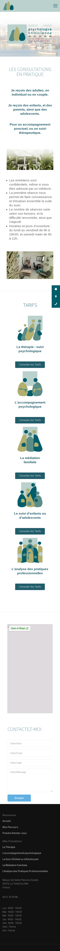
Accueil (6, 821)
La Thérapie (8, 847)
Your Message (30, 780)
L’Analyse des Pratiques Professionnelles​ (25, 871)
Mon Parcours (10, 827)
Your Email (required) (30, 753)
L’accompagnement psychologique (21, 853)
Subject (30, 762)
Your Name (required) (30, 743)
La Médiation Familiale (14, 865)
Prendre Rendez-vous (14, 833)
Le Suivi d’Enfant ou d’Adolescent (20, 859)
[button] (30, 364)
